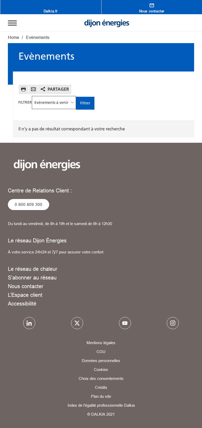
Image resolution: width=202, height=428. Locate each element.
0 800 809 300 (28, 204)
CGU (101, 351)
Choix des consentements (101, 378)
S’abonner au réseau (32, 277)
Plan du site (101, 396)
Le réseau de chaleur (32, 269)
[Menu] (12, 23)
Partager (58, 89)
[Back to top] (180, 408)
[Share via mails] (33, 90)
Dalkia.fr (51, 11)
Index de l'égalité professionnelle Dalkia (101, 405)
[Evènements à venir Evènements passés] (54, 102)
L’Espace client (25, 295)
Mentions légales (101, 342)
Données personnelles (101, 360)
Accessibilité (22, 303)
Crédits (101, 387)
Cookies (101, 369)
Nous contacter (25, 286)
